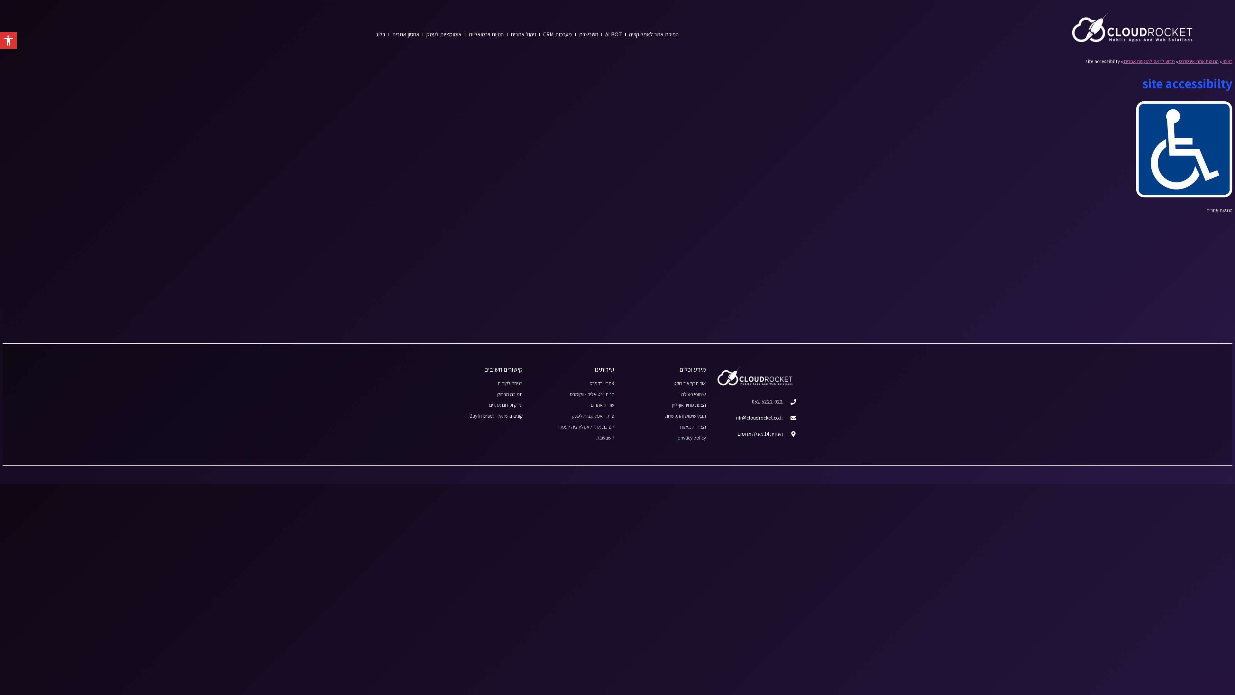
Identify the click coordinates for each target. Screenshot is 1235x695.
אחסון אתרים (405, 34)
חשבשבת (588, 34)
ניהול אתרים (523, 34)
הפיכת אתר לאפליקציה (654, 34)
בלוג (380, 34)
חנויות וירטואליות (486, 34)
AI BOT (613, 34)
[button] (8, 40)
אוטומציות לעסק (444, 34)
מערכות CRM (557, 34)
